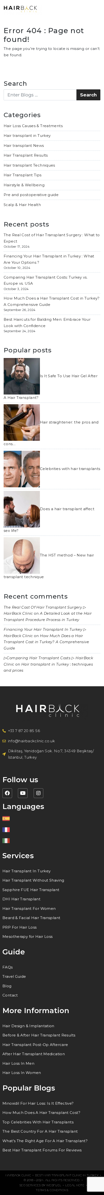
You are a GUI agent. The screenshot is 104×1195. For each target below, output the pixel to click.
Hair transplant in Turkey (27, 135)
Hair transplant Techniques (29, 165)
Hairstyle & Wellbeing (24, 185)
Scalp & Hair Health (22, 204)
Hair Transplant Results (26, 155)
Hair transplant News (24, 145)
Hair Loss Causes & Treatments (33, 125)
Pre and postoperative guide (31, 194)
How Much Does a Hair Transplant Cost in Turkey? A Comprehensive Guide (46, 641)
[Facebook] (7, 793)
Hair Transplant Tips (23, 175)
